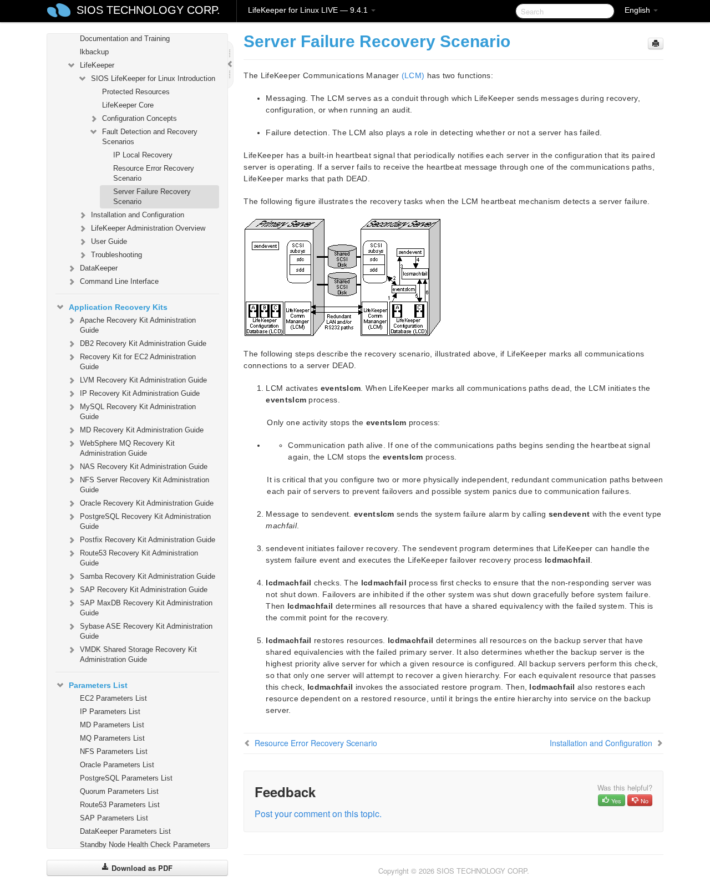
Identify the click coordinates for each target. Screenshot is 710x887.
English (638, 10)
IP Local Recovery (143, 155)
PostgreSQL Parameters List (126, 778)
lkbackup (94, 52)
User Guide (109, 241)
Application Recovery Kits (118, 307)
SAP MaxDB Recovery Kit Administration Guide (146, 608)
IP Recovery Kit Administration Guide (140, 393)
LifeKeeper (97, 65)
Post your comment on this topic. (318, 813)
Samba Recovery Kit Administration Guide (147, 576)
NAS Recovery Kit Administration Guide (143, 466)
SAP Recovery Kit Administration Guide (143, 589)
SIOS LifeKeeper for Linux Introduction (153, 78)
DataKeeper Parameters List (125, 831)
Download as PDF (141, 868)
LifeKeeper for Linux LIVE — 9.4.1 (309, 10)
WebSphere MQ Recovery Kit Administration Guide (127, 448)
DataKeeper (99, 268)
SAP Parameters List (114, 818)
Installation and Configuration (137, 215)
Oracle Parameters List (117, 765)
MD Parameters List (112, 725)
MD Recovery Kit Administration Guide (142, 430)
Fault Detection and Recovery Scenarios (149, 137)
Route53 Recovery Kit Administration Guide (139, 558)
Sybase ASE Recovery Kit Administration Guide (146, 631)
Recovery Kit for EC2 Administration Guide (138, 362)
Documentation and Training (125, 38)
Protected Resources (136, 92)
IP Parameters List (110, 711)
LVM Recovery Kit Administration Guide (143, 380)
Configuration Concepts (139, 118)
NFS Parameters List (114, 751)
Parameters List (98, 685)
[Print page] (655, 43)
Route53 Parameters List (120, 805)
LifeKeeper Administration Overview (148, 228)
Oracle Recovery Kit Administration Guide (147, 503)
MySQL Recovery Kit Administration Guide (138, 411)
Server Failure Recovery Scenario (152, 196)
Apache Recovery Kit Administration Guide (138, 325)
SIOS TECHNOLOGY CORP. (148, 10)
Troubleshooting (116, 255)
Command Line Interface (119, 281)
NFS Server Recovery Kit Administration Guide (144, 485)
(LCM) (413, 75)
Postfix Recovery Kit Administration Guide (147, 540)
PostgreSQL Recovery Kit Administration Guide (145, 521)
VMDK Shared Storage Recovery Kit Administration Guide (138, 654)
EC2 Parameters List (113, 698)
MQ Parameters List (112, 738)
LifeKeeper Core (128, 105)
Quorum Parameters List (119, 791)
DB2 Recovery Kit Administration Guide (143, 343)
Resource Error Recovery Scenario (153, 173)
